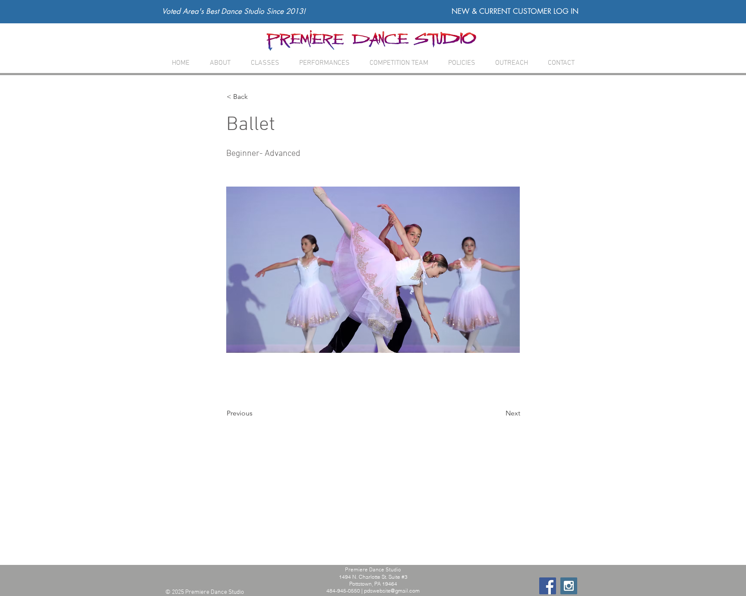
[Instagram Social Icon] (568, 585)
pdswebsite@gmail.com (392, 590)
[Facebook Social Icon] (547, 585)
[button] (264, 63)
